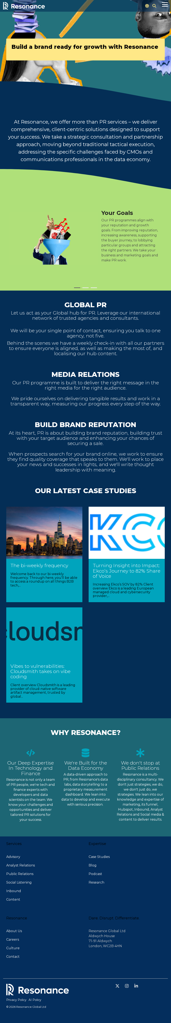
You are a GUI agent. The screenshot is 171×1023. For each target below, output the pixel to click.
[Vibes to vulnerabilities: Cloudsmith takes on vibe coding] (44, 633)
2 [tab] (84, 289)
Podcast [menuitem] (95, 874)
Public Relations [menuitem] (19, 874)
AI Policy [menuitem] (35, 1000)
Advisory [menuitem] (13, 857)
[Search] (154, 5)
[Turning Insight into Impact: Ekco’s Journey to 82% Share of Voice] (127, 533)
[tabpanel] (85, 238)
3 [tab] (93, 289)
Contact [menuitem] (13, 957)
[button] (165, 4)
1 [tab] (76, 289)
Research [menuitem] (96, 882)
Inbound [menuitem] (13, 891)
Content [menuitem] (13, 899)
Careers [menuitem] (12, 940)
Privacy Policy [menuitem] (16, 1000)
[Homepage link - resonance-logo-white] (37, 993)
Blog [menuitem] (93, 865)
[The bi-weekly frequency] (44, 533)
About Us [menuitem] (14, 931)
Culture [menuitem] (13, 948)
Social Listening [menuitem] (19, 882)
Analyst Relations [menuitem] (20, 865)
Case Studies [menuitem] (99, 857)
